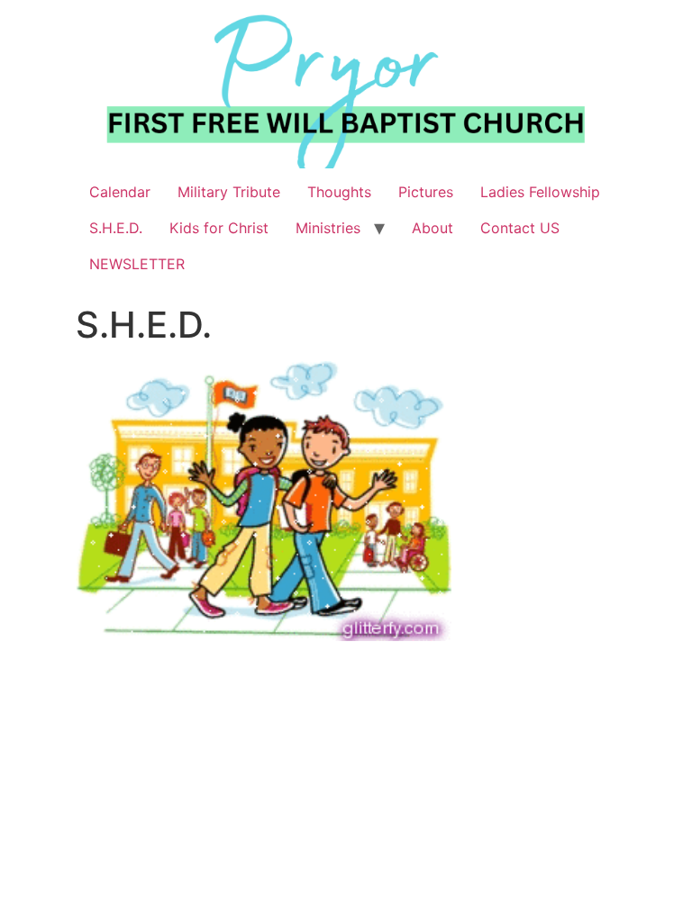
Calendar (119, 192)
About (432, 228)
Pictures (425, 192)
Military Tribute (229, 192)
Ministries (328, 228)
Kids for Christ (219, 228)
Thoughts (339, 192)
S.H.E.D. (115, 228)
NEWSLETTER (137, 264)
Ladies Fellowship (540, 192)
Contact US (520, 228)
